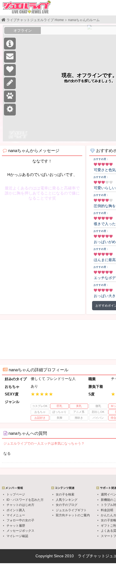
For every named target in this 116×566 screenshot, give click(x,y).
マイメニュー (15, 515)
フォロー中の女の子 (20, 520)
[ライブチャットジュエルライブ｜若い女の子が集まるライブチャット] (27, 7)
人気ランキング (66, 499)
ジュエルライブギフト (71, 510)
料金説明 (107, 510)
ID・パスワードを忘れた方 (25, 499)
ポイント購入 (15, 510)
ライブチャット (91, 556)
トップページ (15, 494)
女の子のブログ (66, 504)
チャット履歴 (15, 525)
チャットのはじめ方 (20, 504)
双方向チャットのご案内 (73, 515)
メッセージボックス (20, 530)
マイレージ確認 (17, 536)
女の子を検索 (65, 494)
